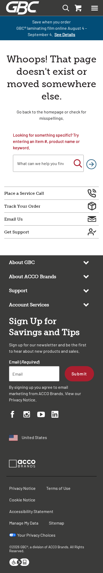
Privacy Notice (22, 399)
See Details (64, 34)
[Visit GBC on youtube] (44, 415)
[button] (94, 8)
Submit (79, 373)
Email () (24, 361)
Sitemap (56, 522)
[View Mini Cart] (77, 8)
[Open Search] (64, 7)
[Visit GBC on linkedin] (59, 415)
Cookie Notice (22, 499)
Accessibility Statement (31, 511)
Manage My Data (23, 522)
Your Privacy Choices (36, 534)
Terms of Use (58, 488)
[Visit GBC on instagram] (30, 415)
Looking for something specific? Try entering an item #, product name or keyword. (46, 141)
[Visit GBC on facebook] (16, 415)
